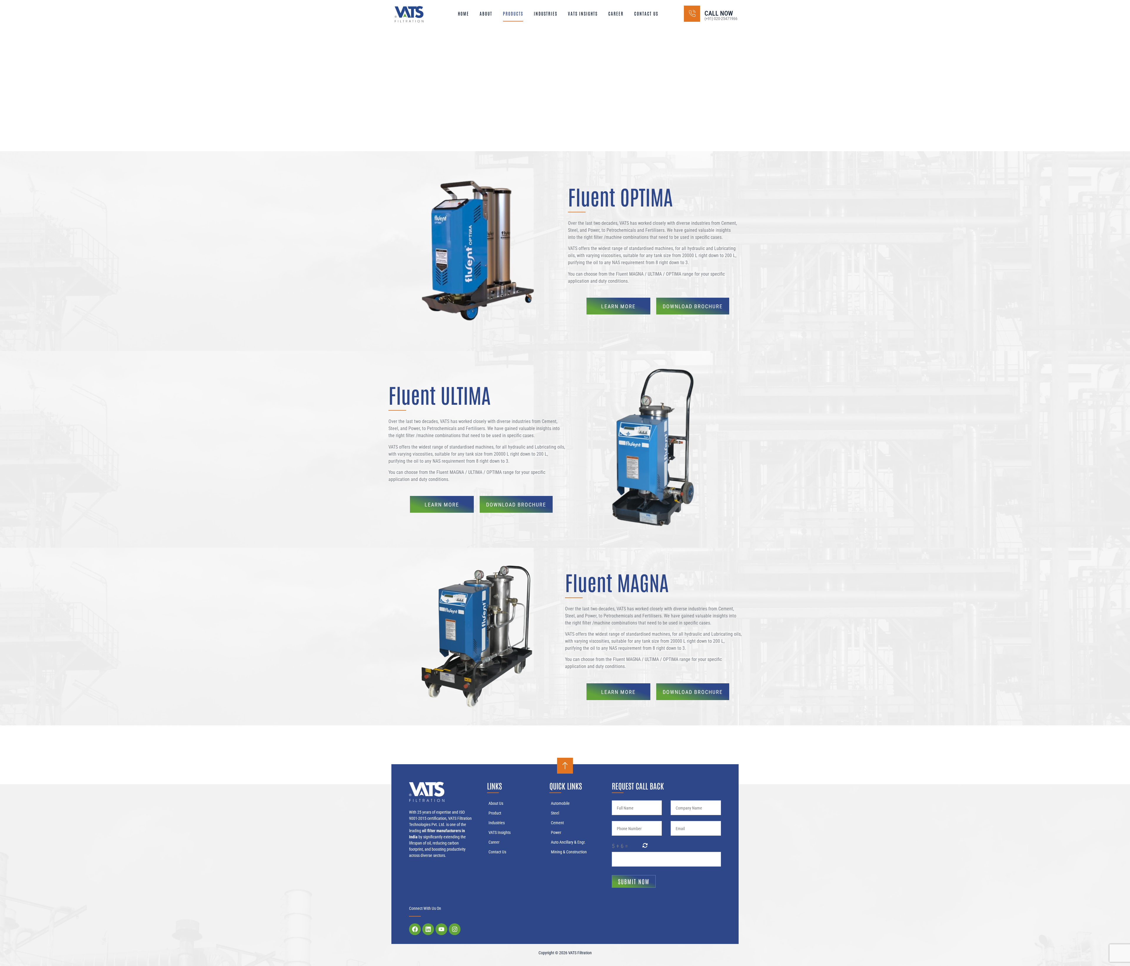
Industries (545, 13)
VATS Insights (583, 13)
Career (616, 13)
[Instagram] (455, 929)
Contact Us (646, 13)
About (486, 13)
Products (513, 13)
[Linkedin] (428, 929)
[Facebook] (415, 929)
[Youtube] (441, 929)
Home (463, 13)
